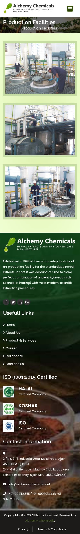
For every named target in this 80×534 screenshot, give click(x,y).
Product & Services (20, 340)
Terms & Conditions (52, 529)
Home (8, 28)
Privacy (23, 529)
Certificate (14, 356)
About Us (12, 332)
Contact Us (14, 364)
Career (11, 348)
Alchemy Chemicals (39, 521)
